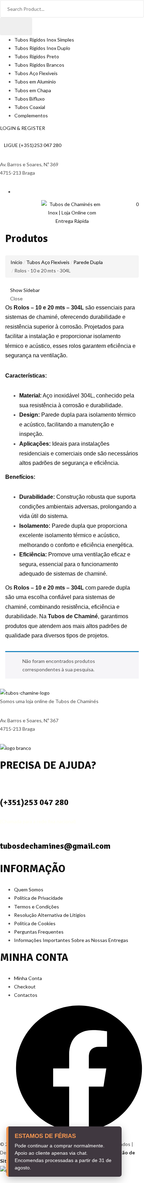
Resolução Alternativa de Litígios (50, 915)
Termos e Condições (36, 907)
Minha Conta (28, 978)
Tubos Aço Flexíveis (36, 73)
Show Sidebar (24, 290)
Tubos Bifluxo (29, 99)
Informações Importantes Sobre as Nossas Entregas (71, 940)
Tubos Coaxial (29, 107)
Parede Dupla (88, 262)
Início (16, 262)
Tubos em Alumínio (35, 82)
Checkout (25, 987)
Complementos (31, 115)
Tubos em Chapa (32, 90)
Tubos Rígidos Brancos (39, 65)
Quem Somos (28, 889)
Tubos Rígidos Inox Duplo (42, 48)
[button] (135, 204)
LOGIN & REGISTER (22, 128)
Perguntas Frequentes (39, 932)
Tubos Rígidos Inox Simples (44, 40)
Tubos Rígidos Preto (36, 56)
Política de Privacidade (38, 898)
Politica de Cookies (35, 923)
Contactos (25, 995)
